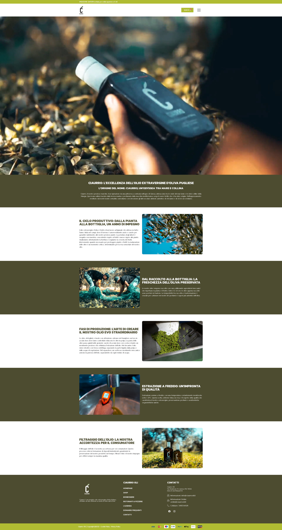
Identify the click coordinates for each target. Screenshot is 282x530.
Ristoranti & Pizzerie (133, 501)
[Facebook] (169, 511)
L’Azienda (127, 506)
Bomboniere (128, 497)
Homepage (127, 488)
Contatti (127, 514)
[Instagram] (174, 511)
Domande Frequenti (132, 510)
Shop (125, 492)
